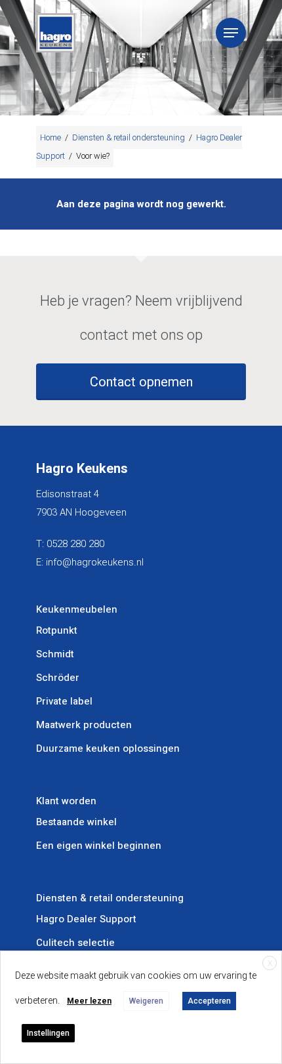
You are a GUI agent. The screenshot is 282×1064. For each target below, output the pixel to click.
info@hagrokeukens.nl (95, 562)
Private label (64, 701)
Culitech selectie (75, 942)
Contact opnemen (141, 382)
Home (50, 137)
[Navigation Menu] (231, 32)
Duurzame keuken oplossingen (108, 748)
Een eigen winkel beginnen (98, 845)
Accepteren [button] (209, 1001)
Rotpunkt (56, 630)
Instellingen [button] (48, 1033)
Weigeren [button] (146, 1001)
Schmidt (55, 654)
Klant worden (66, 801)
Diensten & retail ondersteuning (128, 137)
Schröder (57, 677)
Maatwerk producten (84, 725)
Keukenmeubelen (76, 609)
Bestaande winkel (76, 822)
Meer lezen (89, 1001)
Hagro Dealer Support (86, 919)
